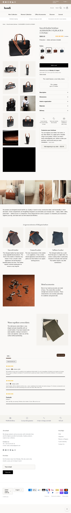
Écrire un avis (60, 355)
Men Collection (12, 14)
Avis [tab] (8, 356)
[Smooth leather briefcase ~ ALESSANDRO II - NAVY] (62, 50)
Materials (42, 106)
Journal (60, 14)
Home (4, 24)
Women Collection (26, 14)
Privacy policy (65, 496)
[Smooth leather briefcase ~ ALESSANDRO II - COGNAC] (55, 50)
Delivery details (43, 74)
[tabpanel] (35, 382)
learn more (51, 142)
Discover (52, 14)
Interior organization (45, 101)
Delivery (42, 110)
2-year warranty (62, 441)
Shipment (61, 436)
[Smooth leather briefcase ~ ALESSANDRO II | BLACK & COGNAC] (49, 50)
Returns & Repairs (63, 439)
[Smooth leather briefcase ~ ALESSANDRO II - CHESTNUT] (42, 57)
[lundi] (7, 8)
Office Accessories (40, 14)
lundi (7, 496)
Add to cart (54, 65)
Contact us (47, 496)
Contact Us (61, 444)
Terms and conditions (55, 496)
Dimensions (43, 97)
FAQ (59, 434)
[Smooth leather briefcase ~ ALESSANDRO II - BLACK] (42, 50)
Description (43, 92)
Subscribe (8, 472)
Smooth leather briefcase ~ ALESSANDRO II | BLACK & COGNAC (21, 24)
